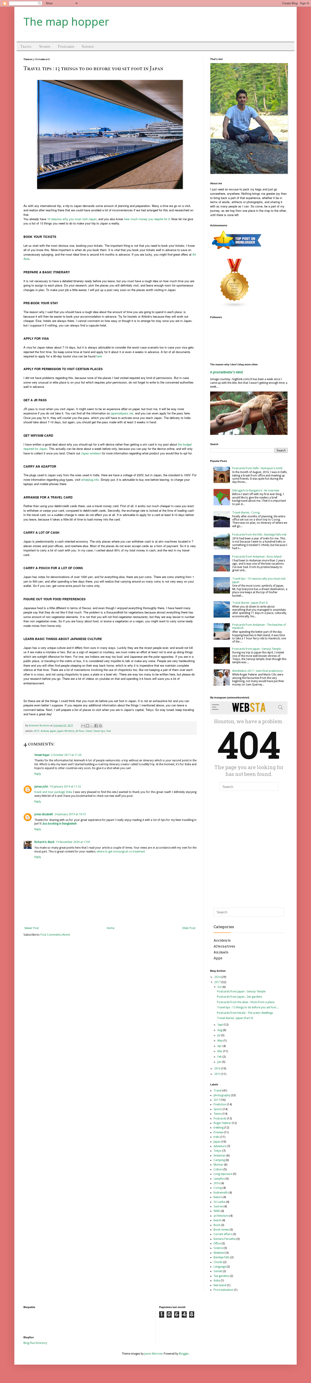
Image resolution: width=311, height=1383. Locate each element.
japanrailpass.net (122, 413)
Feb (219, 1056)
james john (41, 786)
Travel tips (99, 731)
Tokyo (218, 1150)
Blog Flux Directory (35, 1343)
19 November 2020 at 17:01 (73, 842)
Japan (53, 731)
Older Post (188, 928)
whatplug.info (90, 479)
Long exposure (223, 1174)
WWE (217, 1211)
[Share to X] (91, 725)
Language (220, 1266)
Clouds (218, 1262)
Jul (219, 1035)
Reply (37, 773)
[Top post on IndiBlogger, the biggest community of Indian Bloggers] (237, 250)
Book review (221, 1229)
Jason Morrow (153, 1353)
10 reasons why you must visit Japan (72, 219)
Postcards (66, 46)
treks (217, 1137)
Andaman (220, 1155)
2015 (217, 1074)
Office (217, 1243)
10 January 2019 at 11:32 (65, 786)
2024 (217, 977)
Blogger (184, 1353)
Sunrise (218, 1206)
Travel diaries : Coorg (246, 512)
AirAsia (45, 731)
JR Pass (80, 731)
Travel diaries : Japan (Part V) (235, 1018)
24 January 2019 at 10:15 (70, 814)
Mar (220, 1051)
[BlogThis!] (87, 725)
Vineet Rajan (42, 755)
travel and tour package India (53, 792)
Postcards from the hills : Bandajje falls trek (259, 534)
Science (88, 46)
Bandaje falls (221, 1257)
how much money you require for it (147, 219)
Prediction (220, 1104)
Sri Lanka (219, 1202)
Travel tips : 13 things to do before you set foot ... (248, 1007)
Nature (218, 1197)
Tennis (218, 1113)
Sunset (218, 1271)
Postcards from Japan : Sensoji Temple (256, 648)
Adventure (220, 1146)
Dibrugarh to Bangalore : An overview (255, 490)
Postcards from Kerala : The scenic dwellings (245, 1012)
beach (217, 1220)
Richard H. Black (44, 842)
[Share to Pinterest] (100, 725)
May (220, 1040)
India (217, 1280)
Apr (219, 1046)
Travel (26, 46)
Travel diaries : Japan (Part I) (250, 602)
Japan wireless (91, 453)
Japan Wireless (66, 731)
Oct (219, 987)
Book (217, 1225)
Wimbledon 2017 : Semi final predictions (257, 671)
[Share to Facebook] (96, 725)
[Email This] (83, 725)
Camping (219, 1160)
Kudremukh (221, 1192)
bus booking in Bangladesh (60, 823)
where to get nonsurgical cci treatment (121, 851)
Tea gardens (221, 1276)
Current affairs (223, 1234)
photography (222, 1095)
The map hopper (66, 21)
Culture (218, 1169)
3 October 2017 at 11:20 (66, 755)
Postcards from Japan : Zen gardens (239, 996)
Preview (218, 1132)
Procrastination (223, 1289)
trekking (219, 1127)
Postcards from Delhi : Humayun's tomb (257, 468)
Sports (44, 46)
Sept (220, 1024)
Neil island (220, 1285)
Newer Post (32, 928)
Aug (220, 1030)
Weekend (219, 1252)
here (99, 356)
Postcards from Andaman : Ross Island (256, 556)
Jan (219, 1062)
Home (110, 928)
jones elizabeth (43, 814)
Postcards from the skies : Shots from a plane (245, 1002)
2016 (217, 1068)
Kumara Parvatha (225, 1239)
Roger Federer (222, 1123)
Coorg (218, 1187)
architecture (221, 1215)
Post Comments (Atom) (55, 934)
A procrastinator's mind (226, 372)
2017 (36, 731)
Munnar (218, 1164)
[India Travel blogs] (234, 307)
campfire (219, 1178)
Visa (108, 731)
